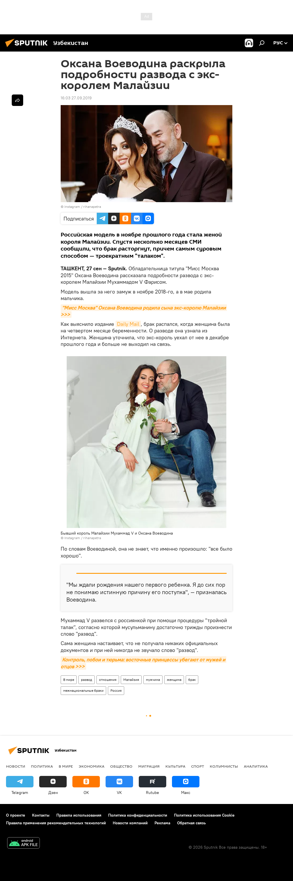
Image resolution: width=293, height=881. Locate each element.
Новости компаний (130, 822)
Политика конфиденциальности (137, 815)
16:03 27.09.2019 (76, 97)
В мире (68, 679)
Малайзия (131, 679)
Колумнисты (224, 766)
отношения (107, 679)
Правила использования (78, 815)
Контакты (41, 815)
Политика (42, 766)
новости (15, 766)
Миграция (149, 766)
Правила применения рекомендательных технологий (56, 822)
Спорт (197, 766)
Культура (175, 766)
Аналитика (256, 766)
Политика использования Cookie (204, 815)
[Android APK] (23, 843)
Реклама (162, 822)
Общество (121, 766)
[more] (17, 100)
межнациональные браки (83, 690)
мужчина (153, 679)
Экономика (91, 766)
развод (86, 679)
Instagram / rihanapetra (82, 206)
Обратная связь (191, 822)
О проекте (15, 815)
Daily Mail (128, 324)
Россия (116, 690)
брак (192, 679)
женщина (174, 679)
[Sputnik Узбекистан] (28, 47)
